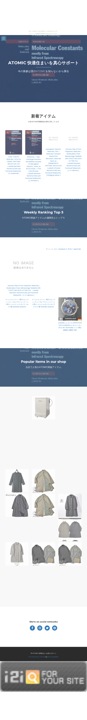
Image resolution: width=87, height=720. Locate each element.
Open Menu (3, 38)
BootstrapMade (53, 657)
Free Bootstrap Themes (37, 657)
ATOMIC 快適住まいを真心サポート (43, 62)
